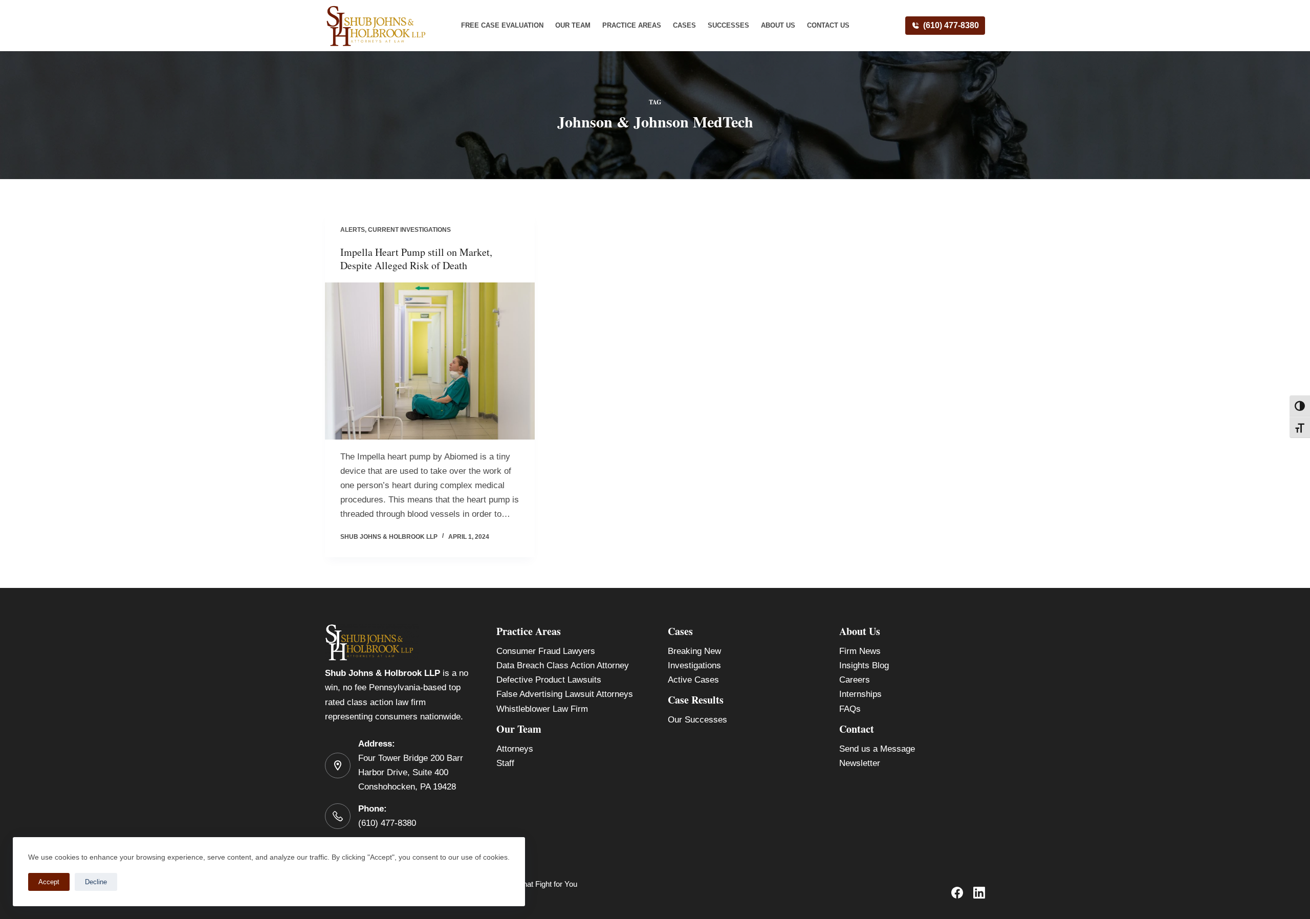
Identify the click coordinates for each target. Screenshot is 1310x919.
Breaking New (694, 651)
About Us (778, 25)
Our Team (573, 25)
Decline (96, 882)
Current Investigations (409, 229)
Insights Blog (864, 665)
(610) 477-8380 (951, 25)
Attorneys (514, 749)
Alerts (352, 229)
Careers (854, 680)
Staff (505, 763)
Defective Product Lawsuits (548, 680)
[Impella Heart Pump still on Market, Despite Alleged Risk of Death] (430, 361)
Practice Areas (631, 25)
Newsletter (859, 763)
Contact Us (828, 25)
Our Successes (697, 720)
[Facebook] (957, 893)
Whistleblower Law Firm (542, 709)
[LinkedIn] (979, 893)
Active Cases (693, 680)
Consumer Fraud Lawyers (545, 651)
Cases (684, 25)
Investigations (694, 665)
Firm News (860, 651)
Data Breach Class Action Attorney (562, 665)
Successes (728, 25)
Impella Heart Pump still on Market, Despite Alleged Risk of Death (416, 258)
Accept (48, 882)
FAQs (850, 709)
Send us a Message (877, 749)
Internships (860, 694)
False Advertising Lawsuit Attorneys (564, 694)
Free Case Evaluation (502, 25)
